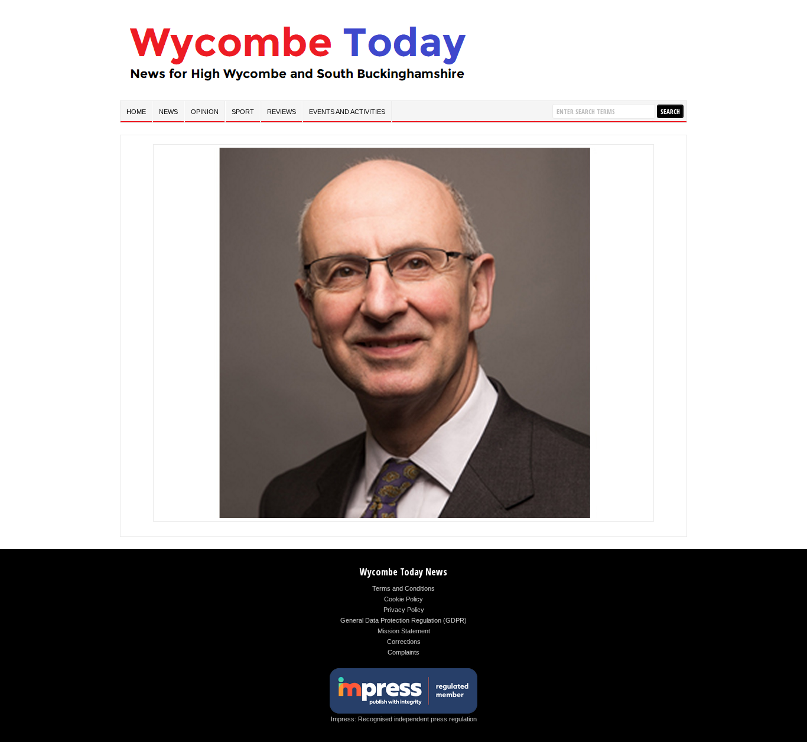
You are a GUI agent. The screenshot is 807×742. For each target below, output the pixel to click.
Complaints (403, 652)
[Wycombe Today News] (297, 84)
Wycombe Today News (403, 571)
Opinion (205, 111)
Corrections (404, 641)
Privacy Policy (403, 609)
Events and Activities (347, 111)
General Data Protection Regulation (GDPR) (403, 620)
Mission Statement (404, 630)
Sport (243, 111)
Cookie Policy (403, 599)
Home (136, 111)
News (168, 111)
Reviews (281, 111)
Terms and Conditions (403, 588)
